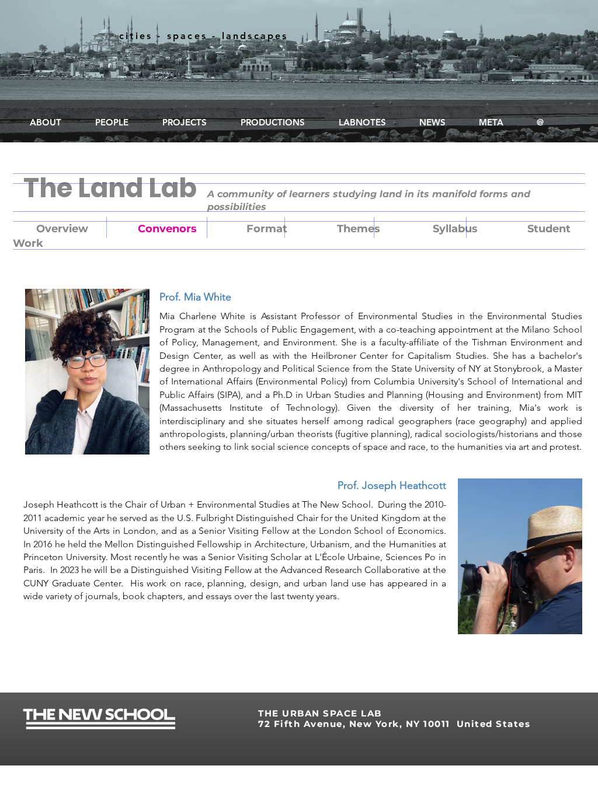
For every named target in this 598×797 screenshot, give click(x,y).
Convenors (167, 228)
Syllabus (455, 228)
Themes (358, 228)
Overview (62, 228)
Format (266, 228)
